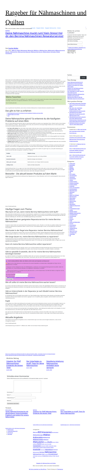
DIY (70, 172)
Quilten (71, 210)
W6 (70, 235)
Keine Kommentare (21, 428)
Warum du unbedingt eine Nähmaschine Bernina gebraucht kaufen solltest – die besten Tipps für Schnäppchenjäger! (30, 354)
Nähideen (42, 452)
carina (46, 444)
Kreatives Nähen (73, 184)
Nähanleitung (49, 449)
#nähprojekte (38, 437)
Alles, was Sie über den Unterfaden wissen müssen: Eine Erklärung (77, 131)
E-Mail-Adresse (11, 397)
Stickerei (71, 219)
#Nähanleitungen (38, 435)
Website (9, 400)
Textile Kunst (72, 226)
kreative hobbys (36, 447)
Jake (70, 155)
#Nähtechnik (46, 437)
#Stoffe (49, 442)
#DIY (40, 432)
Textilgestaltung (73, 228)
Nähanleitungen (73, 190)
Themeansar (60, 469)
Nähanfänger (43, 449)
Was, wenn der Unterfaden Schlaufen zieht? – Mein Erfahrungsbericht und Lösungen (77, 109)
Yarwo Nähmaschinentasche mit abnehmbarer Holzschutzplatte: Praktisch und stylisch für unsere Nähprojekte (17, 414)
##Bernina (14, 50)
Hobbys (71, 180)
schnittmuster (35, 455)
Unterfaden (72, 234)
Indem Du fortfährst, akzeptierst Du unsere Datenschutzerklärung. (21, 277)
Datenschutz (10, 429)
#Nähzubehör (38, 442)
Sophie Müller (13, 48)
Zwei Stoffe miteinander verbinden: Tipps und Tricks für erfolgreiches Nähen (77, 105)
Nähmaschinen (73, 196)
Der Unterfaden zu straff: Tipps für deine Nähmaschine (35, 363)
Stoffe (70, 220)
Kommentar (10, 392)
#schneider (53, 52)
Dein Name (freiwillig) (10, 274)
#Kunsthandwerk (55, 432)
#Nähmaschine (13, 52)
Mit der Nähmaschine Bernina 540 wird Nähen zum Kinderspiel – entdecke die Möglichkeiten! (25, 355)
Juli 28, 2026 (9, 370)
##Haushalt (30, 50)
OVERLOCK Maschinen (74, 205)
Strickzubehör (72, 225)
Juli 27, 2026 (29, 367)
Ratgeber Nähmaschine (50, 28)
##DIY (18, 50)
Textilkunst (72, 229)
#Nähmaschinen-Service (36, 52)
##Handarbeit (23, 50)
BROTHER (71, 169)
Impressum (10, 432)
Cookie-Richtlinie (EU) (12, 431)
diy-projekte (49, 444)
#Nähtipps (46, 439)
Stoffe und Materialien (74, 222)
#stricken (53, 442)
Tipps (54, 455)
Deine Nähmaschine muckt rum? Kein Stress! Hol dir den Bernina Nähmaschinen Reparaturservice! (34, 34)
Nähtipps (71, 202)
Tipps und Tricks (73, 231)
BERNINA (7, 30)
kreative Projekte (42, 447)
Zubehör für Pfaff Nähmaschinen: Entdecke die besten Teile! (14, 364)
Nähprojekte (72, 198)
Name (9, 395)
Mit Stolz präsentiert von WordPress (37, 469)
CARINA (71, 171)
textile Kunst (40, 455)
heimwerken (43, 445)
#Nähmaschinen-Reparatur (24, 52)
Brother (43, 444)
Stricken (71, 223)
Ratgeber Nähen (40, 28)
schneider (46, 454)
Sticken (59, 28)
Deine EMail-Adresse (10, 276)
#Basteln (7, 52)
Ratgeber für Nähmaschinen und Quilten (46, 463)
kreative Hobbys (73, 181)
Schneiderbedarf (73, 214)
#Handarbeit (47, 432)
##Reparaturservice (60, 50)
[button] (5, 28)
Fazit (8, 115)
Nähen (71, 193)
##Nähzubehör (51, 50)
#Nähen (46, 434)
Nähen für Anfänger (74, 195)
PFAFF (70, 207)
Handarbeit (72, 177)
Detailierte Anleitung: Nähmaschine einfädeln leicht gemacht (55, 364)
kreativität (36, 449)
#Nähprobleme (46, 52)
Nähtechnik (72, 199)
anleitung (35, 444)
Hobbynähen (51, 445)
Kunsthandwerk (73, 189)
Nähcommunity (36, 452)
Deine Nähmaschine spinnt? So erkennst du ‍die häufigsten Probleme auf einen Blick (25, 113)
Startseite (33, 28)
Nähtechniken (72, 201)
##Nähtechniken (43, 50)
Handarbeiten (72, 178)
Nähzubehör (72, 204)
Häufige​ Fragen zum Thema (13, 114)
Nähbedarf (72, 192)
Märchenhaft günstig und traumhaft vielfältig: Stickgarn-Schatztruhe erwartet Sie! (77, 150)
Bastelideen (72, 165)
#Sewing (45, 442)
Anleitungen (72, 163)
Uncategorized (72, 232)
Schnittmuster (72, 216)
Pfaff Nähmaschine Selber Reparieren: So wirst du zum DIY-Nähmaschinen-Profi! (77, 114)
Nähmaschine (50, 452)
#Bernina (35, 432)
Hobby (47, 445)
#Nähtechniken (38, 439)
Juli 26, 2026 (49, 370)
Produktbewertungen (74, 208)
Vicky (70, 148)
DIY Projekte (72, 174)
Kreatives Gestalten (74, 183)
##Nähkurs (36, 50)
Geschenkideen (73, 175)
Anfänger (57, 442)
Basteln (71, 166)
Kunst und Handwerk (74, 187)
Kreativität (71, 186)
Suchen (69, 75)
